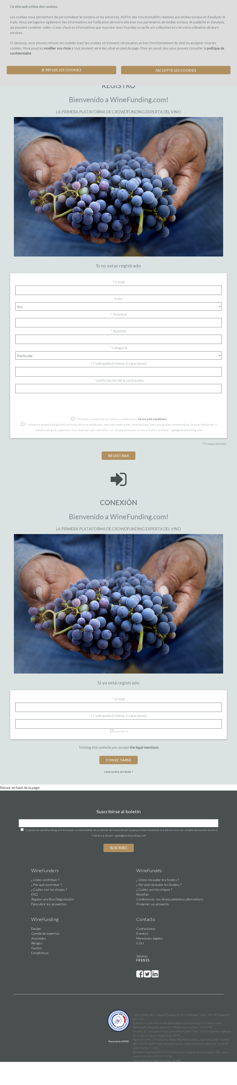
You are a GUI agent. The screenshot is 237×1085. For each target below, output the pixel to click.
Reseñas (142, 894)
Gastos (36, 948)
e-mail (118, 282)
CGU (140, 943)
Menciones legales (149, 938)
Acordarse (121, 731)
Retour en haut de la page (20, 787)
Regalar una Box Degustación (52, 899)
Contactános (145, 928)
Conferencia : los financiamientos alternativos (169, 899)
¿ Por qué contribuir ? (46, 885)
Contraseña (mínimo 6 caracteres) (119, 363)
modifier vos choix (57, 48)
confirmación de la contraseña (118, 380)
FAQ (34, 894)
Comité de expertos (45, 933)
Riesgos (37, 943)
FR (138, 960)
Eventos (142, 933)
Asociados (38, 938)
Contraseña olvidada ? (118, 771)
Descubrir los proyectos (49, 904)
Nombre (119, 314)
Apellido (118, 331)
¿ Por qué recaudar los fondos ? (158, 885)
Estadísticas (40, 953)
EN (143, 960)
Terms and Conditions (152, 419)
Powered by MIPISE (118, 1041)
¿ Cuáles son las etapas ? (49, 889)
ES (148, 960)
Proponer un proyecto (152, 904)
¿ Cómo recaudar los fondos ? (157, 880)
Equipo (36, 928)
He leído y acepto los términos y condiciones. (121, 419)
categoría (118, 347)
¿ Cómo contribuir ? (45, 880)
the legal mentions (144, 747)
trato (119, 298)
